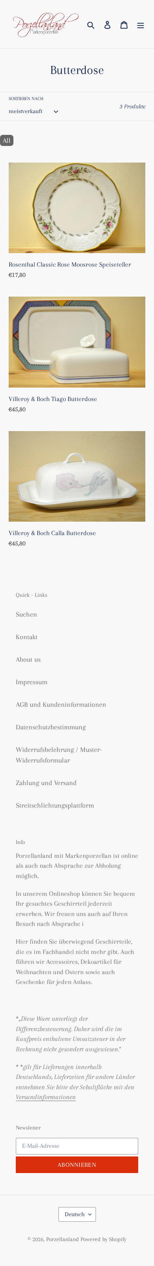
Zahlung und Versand (46, 783)
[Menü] (140, 24)
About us (28, 659)
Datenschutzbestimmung (51, 727)
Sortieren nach (26, 98)
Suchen (26, 614)
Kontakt (27, 637)
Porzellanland (63, 1239)
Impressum (31, 682)
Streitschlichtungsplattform (55, 805)
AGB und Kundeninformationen (61, 704)
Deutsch (75, 1214)
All (7, 140)
